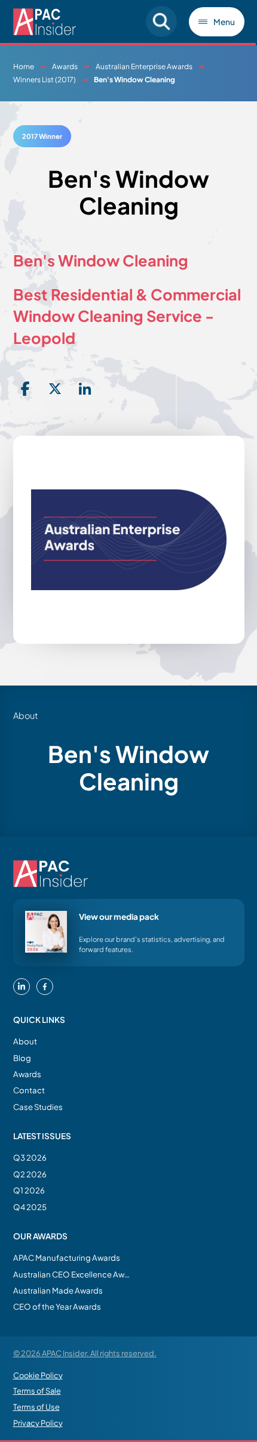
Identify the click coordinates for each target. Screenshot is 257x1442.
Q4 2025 (30, 1207)
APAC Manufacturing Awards (66, 1257)
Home (23, 66)
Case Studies (38, 1107)
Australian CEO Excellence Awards (73, 1274)
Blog (22, 1058)
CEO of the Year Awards (57, 1306)
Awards (65, 66)
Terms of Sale (37, 1391)
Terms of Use (36, 1407)
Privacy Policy (38, 1423)
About (25, 1041)
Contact (29, 1090)
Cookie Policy (38, 1375)
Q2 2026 (30, 1174)
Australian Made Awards (58, 1290)
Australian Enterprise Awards (144, 66)
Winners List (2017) (44, 79)
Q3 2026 (30, 1157)
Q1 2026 (29, 1190)
